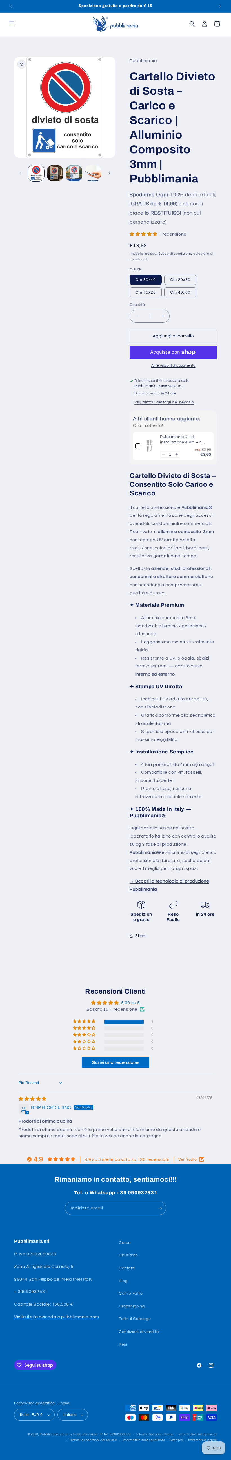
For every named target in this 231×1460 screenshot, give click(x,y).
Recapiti (176, 1440)
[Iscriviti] (160, 1208)
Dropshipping (132, 1306)
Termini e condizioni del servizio (93, 1440)
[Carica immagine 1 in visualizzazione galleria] (36, 173)
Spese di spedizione (175, 254)
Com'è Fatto (131, 1294)
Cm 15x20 (146, 292)
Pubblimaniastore (54, 1434)
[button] (12, 24)
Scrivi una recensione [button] (115, 1062)
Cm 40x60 (180, 292)
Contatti (127, 1268)
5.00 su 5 (130, 1003)
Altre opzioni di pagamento (173, 365)
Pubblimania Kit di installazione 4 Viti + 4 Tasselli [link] (181, 440)
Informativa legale (202, 1440)
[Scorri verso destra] (109, 173)
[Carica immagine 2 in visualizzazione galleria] (55, 173)
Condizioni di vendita (139, 1332)
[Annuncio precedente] (11, 6)
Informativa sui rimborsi (154, 1434)
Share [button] (141, 936)
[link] (150, 446)
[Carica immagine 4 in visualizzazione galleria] (93, 173)
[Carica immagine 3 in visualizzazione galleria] (74, 173)
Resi (123, 1344)
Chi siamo (128, 1255)
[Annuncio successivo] (220, 6)
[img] (32, 1099)
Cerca (125, 1243)
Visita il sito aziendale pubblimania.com (56, 1317)
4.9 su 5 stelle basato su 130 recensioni (127, 1159)
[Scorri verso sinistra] (20, 173)
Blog (123, 1281)
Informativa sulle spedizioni (144, 1440)
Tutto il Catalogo (135, 1319)
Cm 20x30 (180, 280)
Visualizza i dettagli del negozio (164, 402)
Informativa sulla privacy (198, 1434)
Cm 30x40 (146, 280)
